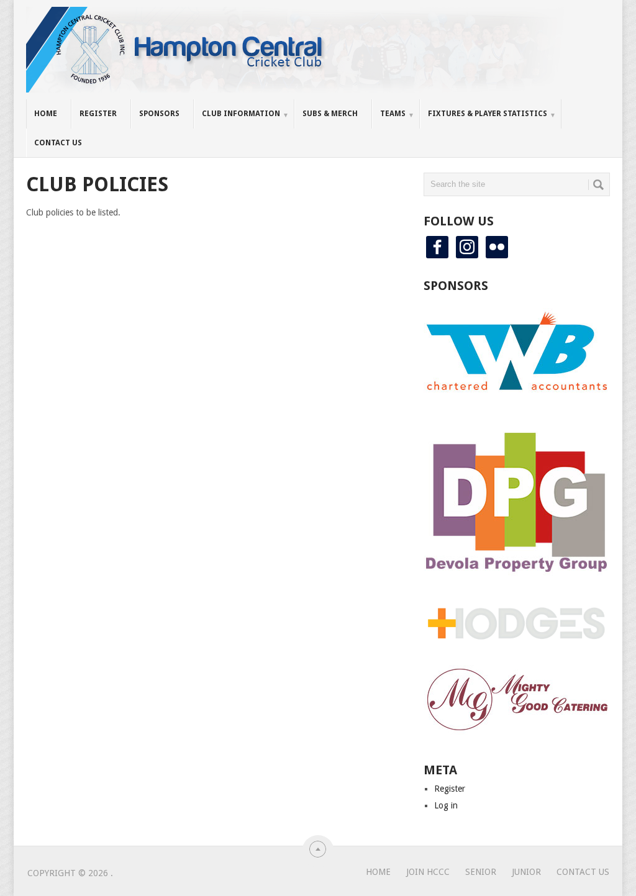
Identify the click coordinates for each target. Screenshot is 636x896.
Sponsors (159, 113)
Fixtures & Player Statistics (487, 113)
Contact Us (58, 142)
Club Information (241, 113)
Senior (480, 872)
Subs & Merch (330, 113)
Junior (526, 872)
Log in (446, 805)
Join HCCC (428, 872)
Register (98, 113)
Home (45, 113)
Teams (393, 113)
